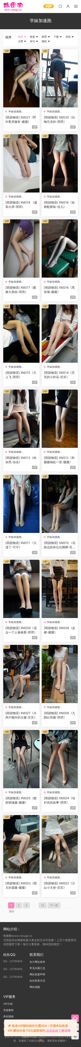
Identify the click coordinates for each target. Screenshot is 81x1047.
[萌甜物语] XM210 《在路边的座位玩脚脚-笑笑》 (60, 545)
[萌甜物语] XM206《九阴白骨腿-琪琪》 (59, 715)
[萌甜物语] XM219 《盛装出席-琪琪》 (21, 205)
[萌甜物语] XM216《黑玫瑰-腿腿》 (59, 290)
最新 (21, 36)
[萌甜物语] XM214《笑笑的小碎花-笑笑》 (59, 375)
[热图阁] (13, 6)
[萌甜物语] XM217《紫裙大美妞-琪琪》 (20, 290)
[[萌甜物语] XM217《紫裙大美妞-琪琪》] (21, 248)
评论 (33, 41)
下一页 (54, 905)
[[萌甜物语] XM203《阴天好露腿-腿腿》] (21, 844)
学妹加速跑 (14, 111)
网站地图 (35, 987)
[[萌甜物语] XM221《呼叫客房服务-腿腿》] (21, 78)
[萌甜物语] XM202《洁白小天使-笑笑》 (59, 885)
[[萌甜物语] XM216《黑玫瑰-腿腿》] (60, 248)
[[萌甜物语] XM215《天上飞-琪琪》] (21, 333)
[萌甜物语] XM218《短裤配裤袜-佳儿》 (59, 205)
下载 (56, 36)
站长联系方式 (37, 980)
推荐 (45, 36)
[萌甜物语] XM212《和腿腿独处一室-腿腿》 (59, 460)
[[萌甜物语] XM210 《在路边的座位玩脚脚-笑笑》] (60, 504)
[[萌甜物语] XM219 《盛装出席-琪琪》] (21, 163)
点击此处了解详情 (58, 1030)
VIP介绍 (8, 1003)
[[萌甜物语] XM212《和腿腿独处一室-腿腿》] (60, 419)
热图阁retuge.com (32, 1036)
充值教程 (8, 1010)
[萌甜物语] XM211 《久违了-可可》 (21, 545)
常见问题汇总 (37, 968)
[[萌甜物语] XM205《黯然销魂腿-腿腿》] (21, 759)
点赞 (21, 41)
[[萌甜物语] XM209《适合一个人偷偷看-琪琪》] (21, 589)
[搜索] (60, 6)
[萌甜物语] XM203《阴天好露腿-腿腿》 (21, 885)
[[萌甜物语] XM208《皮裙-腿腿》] (60, 589)
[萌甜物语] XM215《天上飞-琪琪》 (20, 375)
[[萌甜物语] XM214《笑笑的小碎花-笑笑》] (60, 333)
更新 (33, 36)
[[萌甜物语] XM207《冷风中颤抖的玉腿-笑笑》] (21, 674)
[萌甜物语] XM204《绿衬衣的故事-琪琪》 (59, 800)
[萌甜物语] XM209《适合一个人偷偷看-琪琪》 (21, 630)
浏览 (68, 36)
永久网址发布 (37, 961)
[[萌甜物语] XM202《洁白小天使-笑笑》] (60, 844)
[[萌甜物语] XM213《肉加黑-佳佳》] (21, 419)
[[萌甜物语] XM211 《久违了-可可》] (21, 504)
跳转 (11, 911)
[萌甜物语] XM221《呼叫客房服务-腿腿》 (20, 119)
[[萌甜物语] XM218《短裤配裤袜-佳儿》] (60, 163)
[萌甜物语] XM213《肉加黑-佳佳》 (20, 460)
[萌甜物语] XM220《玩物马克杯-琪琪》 (59, 119)
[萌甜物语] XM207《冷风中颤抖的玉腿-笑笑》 (21, 715)
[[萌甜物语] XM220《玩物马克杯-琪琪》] (60, 78)
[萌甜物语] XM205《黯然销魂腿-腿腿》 (21, 800)
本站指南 (8, 1016)
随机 (45, 41)
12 (42, 905)
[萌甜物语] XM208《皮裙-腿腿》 (59, 630)
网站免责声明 (37, 974)
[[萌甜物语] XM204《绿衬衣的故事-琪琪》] (60, 759)
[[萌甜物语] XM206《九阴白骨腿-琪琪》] (60, 674)
